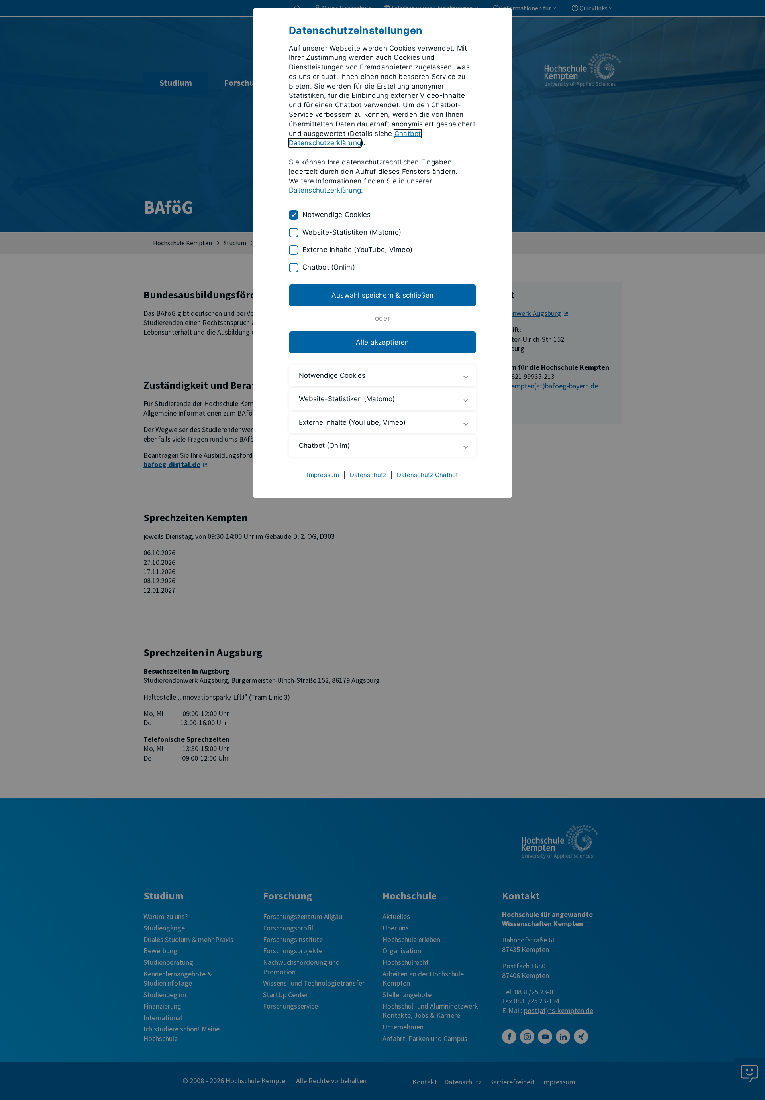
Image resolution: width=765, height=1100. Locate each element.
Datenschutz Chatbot (427, 475)
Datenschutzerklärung (325, 190)
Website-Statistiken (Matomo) (351, 232)
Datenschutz (368, 475)
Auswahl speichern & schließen (383, 295)
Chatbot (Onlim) (328, 267)
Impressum (323, 475)
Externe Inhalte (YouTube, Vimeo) (357, 250)
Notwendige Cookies (336, 215)
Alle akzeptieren (382, 342)
